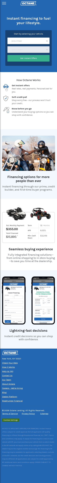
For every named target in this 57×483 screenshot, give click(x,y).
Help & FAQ (7, 371)
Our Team (6, 379)
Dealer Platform (9, 396)
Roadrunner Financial (12, 401)
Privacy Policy (28, 413)
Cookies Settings (10, 420)
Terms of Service (10, 413)
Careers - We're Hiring (12, 388)
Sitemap (44, 413)
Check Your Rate (10, 363)
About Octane (8, 384)
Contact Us (7, 375)
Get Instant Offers (28, 58)
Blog (4, 392)
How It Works (8, 367)
